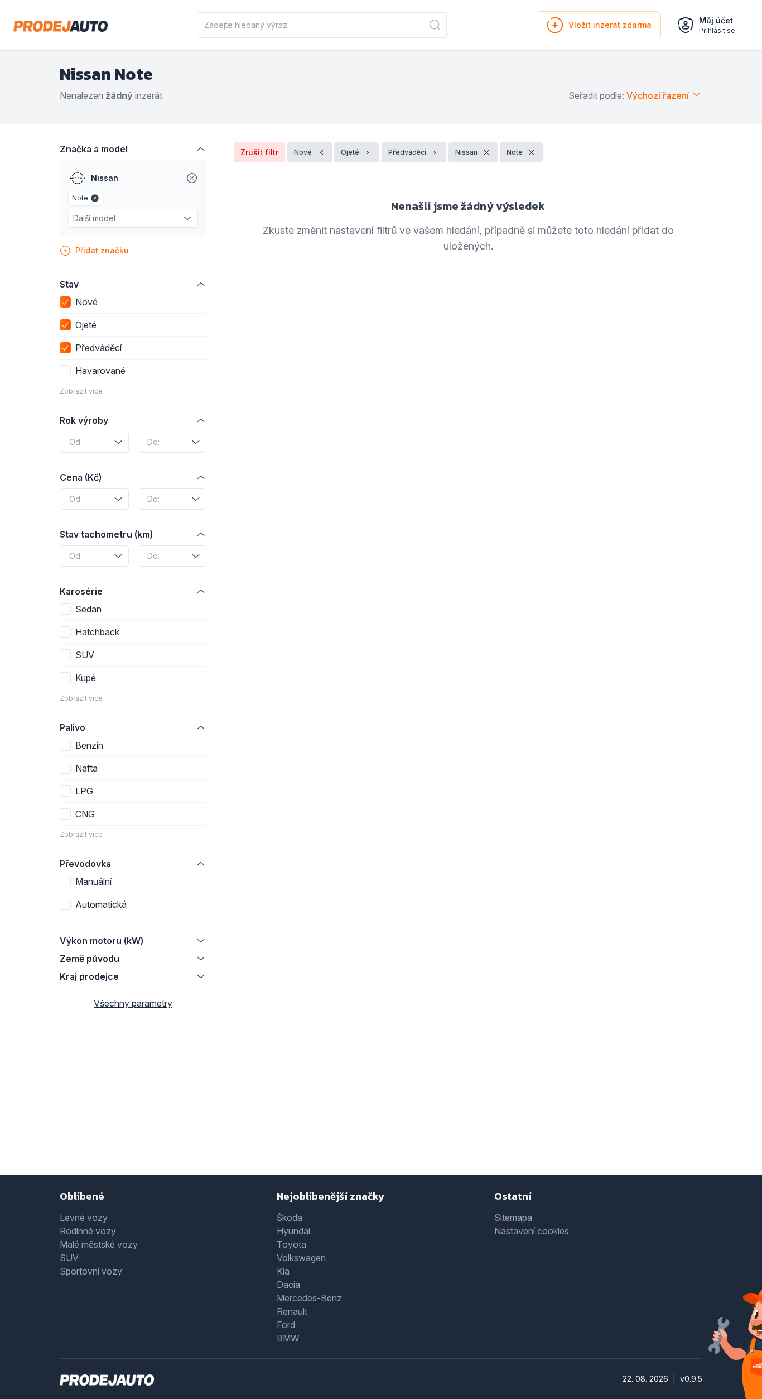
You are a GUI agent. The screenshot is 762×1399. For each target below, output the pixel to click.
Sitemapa (513, 1217)
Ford (286, 1324)
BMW (288, 1338)
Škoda (289, 1217)
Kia (283, 1271)
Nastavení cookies (531, 1231)
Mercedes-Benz (309, 1298)
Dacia (288, 1284)
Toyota (291, 1244)
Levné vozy (84, 1217)
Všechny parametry (133, 1003)
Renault (292, 1311)
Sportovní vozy (91, 1271)
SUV (69, 1257)
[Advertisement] (381, 1099)
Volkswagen (301, 1257)
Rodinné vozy (88, 1231)
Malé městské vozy (99, 1244)
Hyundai (293, 1231)
